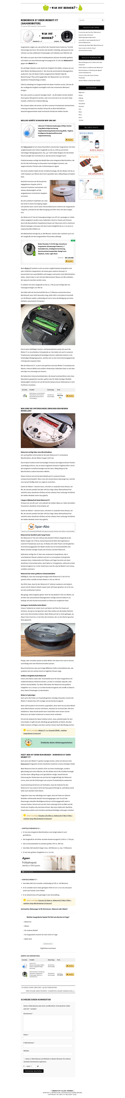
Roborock (27, 922)
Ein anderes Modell (31, 930)
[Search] (102, 20)
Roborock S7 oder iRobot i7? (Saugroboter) (39, 21)
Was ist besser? (66, 1094)
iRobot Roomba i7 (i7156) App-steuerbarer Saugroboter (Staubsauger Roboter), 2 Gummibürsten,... (37, 974)
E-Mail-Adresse (29, 1043)
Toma (80, 75)
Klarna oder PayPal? (94, 80)
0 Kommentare (41, 26)
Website (26, 1051)
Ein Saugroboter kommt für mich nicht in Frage (40, 935)
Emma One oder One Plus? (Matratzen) (90, 32)
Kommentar (28, 1014)
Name (26, 1035)
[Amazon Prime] (59, 397)
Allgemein (81, 92)
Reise (80, 115)
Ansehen (70, 139)
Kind (80, 109)
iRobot (26, 926)
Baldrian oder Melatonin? (96, 67)
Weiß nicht (28, 939)
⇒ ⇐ (63, 1091)
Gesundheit (82, 103)
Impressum (55, 1093)
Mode (80, 112)
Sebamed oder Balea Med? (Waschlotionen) (91, 45)
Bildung (81, 98)
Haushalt (33, 26)
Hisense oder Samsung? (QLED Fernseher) (39, 987)
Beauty (81, 95)
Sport (80, 117)
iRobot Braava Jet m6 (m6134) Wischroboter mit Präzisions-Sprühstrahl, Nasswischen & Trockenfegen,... (37, 395)
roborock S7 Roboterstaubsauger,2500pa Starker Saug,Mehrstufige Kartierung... (37, 965)
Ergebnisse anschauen (48, 948)
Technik (81, 120)
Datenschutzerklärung (72, 1093)
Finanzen (81, 101)
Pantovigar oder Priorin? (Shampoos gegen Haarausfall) (50, 991)
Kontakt (46, 1093)
